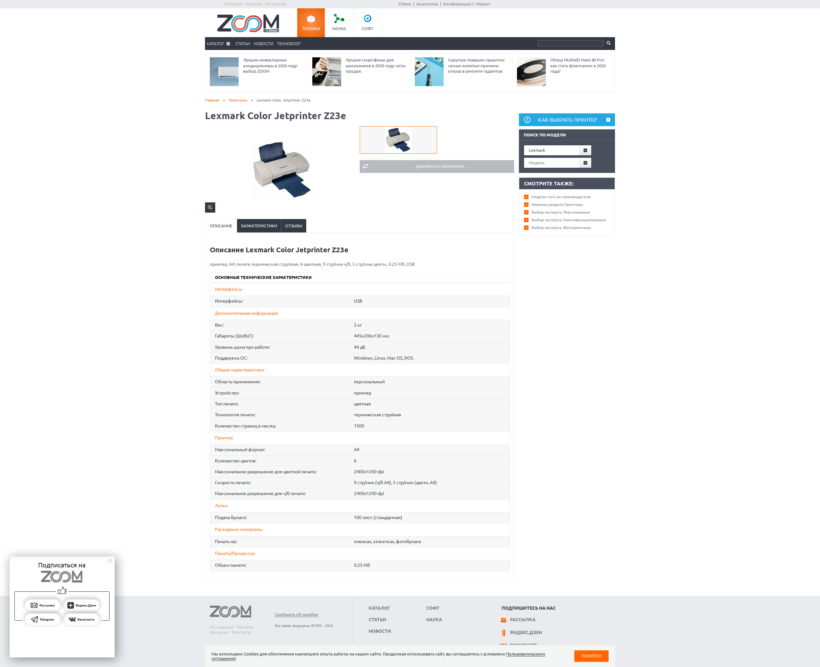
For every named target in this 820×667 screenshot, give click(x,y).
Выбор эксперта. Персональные (561, 212)
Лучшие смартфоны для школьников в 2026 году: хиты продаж (376, 65)
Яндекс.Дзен (526, 632)
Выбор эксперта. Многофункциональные (569, 220)
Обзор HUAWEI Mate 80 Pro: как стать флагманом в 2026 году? (578, 65)
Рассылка (523, 619)
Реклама (245, 627)
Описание (221, 226)
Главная (212, 100)
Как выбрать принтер (567, 120)
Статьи (242, 43)
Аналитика (427, 4)
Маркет (483, 4)
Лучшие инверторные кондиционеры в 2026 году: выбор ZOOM (270, 65)
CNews (404, 4)
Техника (311, 28)
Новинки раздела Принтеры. (558, 204)
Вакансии (219, 632)
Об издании (222, 627)
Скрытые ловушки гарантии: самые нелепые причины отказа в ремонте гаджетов (476, 65)
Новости (263, 43)
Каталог (215, 43)
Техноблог (289, 43)
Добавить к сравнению (440, 166)
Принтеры (238, 100)
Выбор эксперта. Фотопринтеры (561, 227)
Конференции (457, 4)
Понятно (591, 656)
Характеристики (259, 226)
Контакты (241, 632)
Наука (339, 28)
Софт (367, 28)
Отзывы (293, 226)
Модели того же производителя (561, 197)
